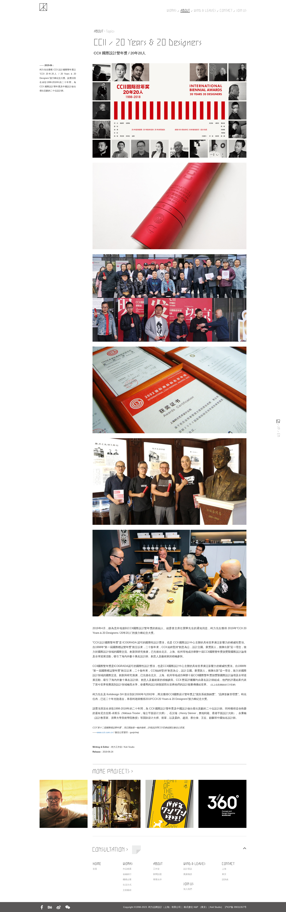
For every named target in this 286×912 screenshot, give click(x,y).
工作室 (156, 869)
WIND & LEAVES (205, 10)
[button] (244, 848)
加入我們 (187, 889)
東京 (224, 874)
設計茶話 (187, 869)
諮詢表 (225, 879)
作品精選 (127, 869)
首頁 (95, 869)
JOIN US (241, 10)
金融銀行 (127, 874)
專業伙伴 (157, 879)
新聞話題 (157, 874)
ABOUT (185, 10)
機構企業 (127, 879)
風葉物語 (187, 874)
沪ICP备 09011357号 (235, 907)
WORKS (171, 10)
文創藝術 (127, 890)
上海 (224, 869)
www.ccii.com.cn (105, 732)
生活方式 (127, 885)
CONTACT (226, 10)
